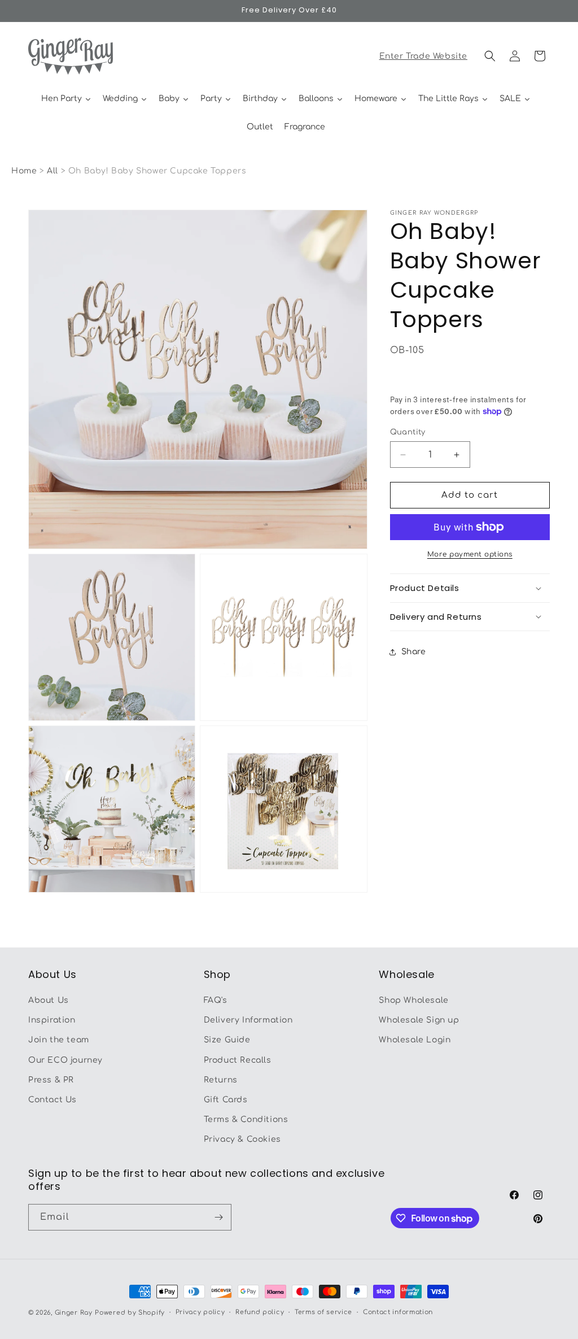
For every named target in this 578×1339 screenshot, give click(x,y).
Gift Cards (226, 1099)
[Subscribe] (218, 1217)
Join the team (58, 1040)
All (53, 171)
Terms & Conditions (246, 1119)
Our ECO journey (65, 1060)
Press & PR (51, 1080)
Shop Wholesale (413, 1000)
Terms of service (323, 1312)
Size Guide (227, 1040)
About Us (48, 1000)
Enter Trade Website (423, 56)
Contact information (398, 1312)
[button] (490, 56)
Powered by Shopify (130, 1312)
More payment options (470, 554)
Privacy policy (200, 1312)
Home (24, 171)
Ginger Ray (74, 1312)
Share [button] (413, 651)
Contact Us (52, 1099)
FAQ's (215, 1000)
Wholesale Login (414, 1040)
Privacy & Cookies (242, 1139)
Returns (221, 1080)
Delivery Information (248, 1020)
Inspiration (52, 1020)
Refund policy (259, 1312)
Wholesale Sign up (419, 1020)
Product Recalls (238, 1060)
